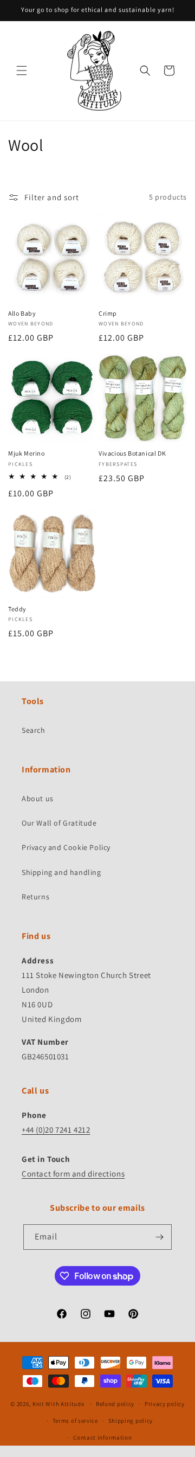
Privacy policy (165, 1404)
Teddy (17, 609)
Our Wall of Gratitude (59, 823)
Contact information (102, 1437)
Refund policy (115, 1404)
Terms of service (75, 1420)
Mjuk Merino (26, 453)
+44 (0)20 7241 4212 (56, 1129)
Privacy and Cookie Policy (66, 847)
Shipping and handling (61, 872)
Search (34, 730)
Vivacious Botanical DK (132, 453)
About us (38, 798)
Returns (35, 897)
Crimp (108, 313)
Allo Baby (22, 313)
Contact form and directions (73, 1173)
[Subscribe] (159, 1237)
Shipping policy (130, 1420)
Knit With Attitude (58, 1404)
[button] (22, 70)
